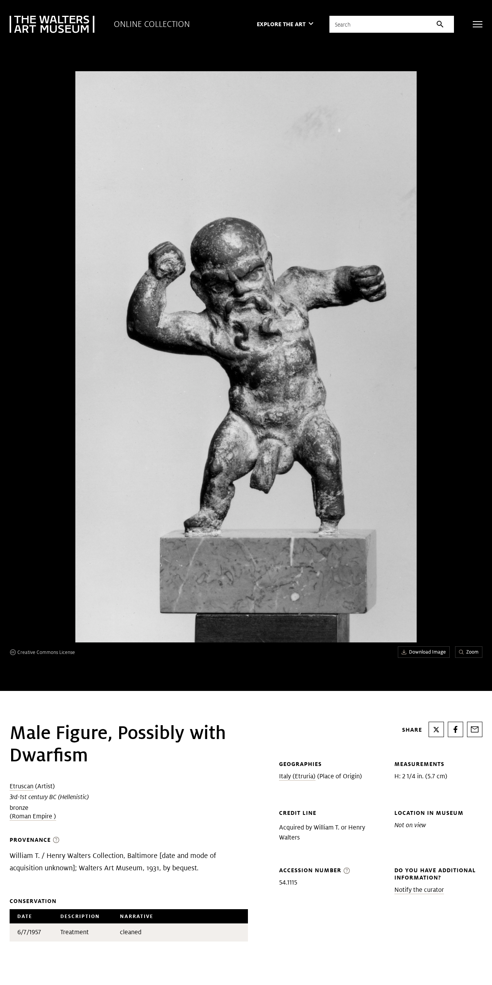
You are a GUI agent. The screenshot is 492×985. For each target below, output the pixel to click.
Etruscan (21, 786)
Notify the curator (419, 890)
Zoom (472, 652)
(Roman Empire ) (33, 816)
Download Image (427, 652)
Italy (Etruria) (297, 776)
